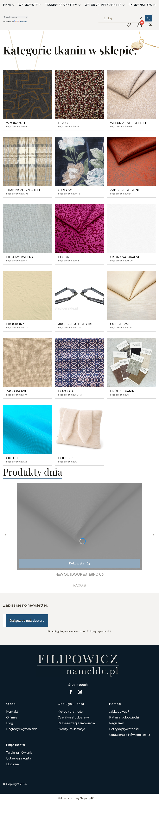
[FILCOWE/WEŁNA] (27, 228)
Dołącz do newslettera (27, 620)
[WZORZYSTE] (27, 94)
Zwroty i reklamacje (71, 729)
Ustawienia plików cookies (128, 735)
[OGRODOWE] (131, 295)
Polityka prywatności (124, 729)
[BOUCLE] (79, 94)
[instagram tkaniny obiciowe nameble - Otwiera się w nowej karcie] (80, 691)
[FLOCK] (79, 228)
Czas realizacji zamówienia (76, 723)
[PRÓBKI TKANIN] (131, 362)
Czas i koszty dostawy (74, 717)
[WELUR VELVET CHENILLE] (131, 94)
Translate (23, 22)
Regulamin (116, 723)
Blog (9, 723)
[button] (148, 18)
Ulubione (12, 764)
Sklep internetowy (75, 798)
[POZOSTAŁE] (79, 362)
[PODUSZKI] (79, 429)
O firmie (11, 717)
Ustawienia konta (18, 758)
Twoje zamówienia (19, 752)
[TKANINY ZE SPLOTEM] (27, 161)
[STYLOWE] (79, 161)
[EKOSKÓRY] (27, 295)
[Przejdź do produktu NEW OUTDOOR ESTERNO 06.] (79, 526)
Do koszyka (76, 563)
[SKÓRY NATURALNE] (131, 228)
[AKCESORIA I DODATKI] (79, 295)
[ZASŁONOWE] (27, 362)
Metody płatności (70, 711)
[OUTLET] (27, 429)
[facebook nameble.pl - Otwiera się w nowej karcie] (70, 691)
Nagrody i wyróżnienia (21, 729)
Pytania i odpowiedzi (124, 717)
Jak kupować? (119, 711)
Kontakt (12, 711)
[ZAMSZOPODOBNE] (131, 161)
